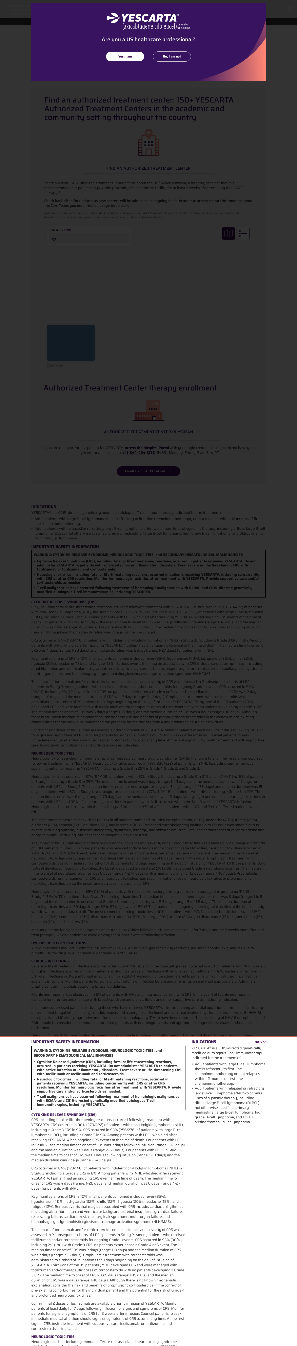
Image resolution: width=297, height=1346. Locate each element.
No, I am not (172, 56)
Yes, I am (125, 56)
